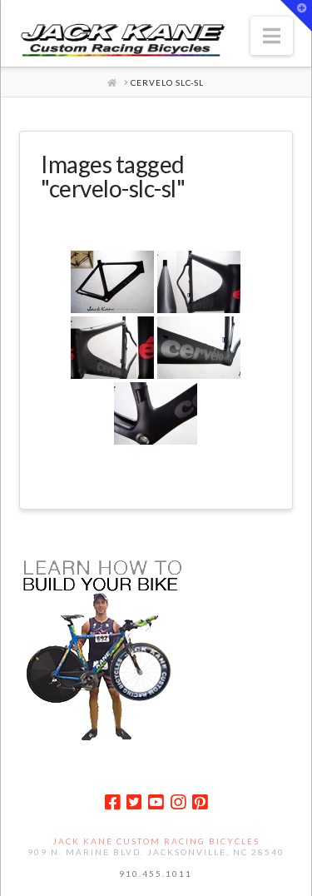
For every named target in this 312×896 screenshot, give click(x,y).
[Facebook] (112, 802)
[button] (271, 36)
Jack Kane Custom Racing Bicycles (156, 841)
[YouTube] (155, 802)
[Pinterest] (199, 802)
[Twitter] (133, 802)
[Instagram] (178, 802)
